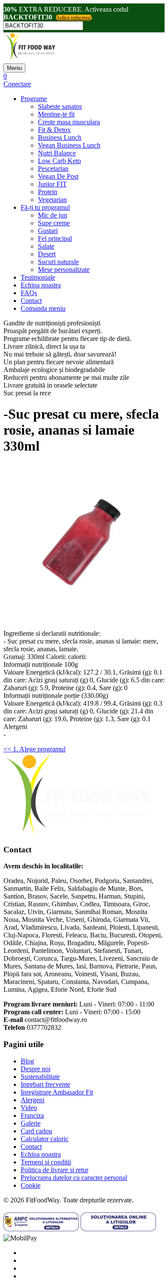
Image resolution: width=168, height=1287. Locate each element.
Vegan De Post (58, 176)
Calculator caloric (44, 1138)
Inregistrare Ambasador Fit (57, 1092)
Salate (46, 246)
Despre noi (35, 1068)
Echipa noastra (41, 285)
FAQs (29, 293)
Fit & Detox (54, 129)
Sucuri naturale (58, 261)
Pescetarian (53, 168)
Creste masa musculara (69, 122)
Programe (34, 98)
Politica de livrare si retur (54, 1169)
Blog (27, 1061)
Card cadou (36, 1131)
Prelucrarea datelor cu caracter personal (74, 1177)
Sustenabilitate (40, 1076)
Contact (31, 300)
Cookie (30, 1185)
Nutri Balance (57, 153)
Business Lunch (59, 137)
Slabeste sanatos (60, 106)
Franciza (32, 1115)
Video (29, 1107)
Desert (47, 254)
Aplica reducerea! (74, 18)
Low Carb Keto (59, 160)
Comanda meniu (43, 308)
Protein (47, 192)
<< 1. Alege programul (34, 749)
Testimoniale (38, 277)
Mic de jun (52, 215)
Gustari (48, 230)
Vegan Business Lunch (69, 145)
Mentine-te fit (56, 114)
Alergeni (32, 1100)
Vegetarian (52, 199)
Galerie (30, 1123)
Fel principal (55, 238)
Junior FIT (52, 184)
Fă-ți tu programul (45, 207)
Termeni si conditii (46, 1162)
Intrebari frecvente (45, 1084)
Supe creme (54, 223)
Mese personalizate (64, 269)
